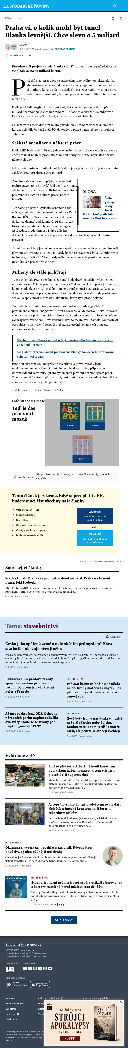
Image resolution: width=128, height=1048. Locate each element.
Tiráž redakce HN (14, 1004)
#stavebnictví (22, 390)
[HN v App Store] (40, 984)
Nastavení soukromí (48, 1009)
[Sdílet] (113, 18)
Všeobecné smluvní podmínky (53, 1014)
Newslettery (89, 1009)
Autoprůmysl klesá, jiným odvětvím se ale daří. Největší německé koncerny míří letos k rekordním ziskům (85, 808)
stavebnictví (41, 626)
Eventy (86, 1004)
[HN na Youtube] (50, 968)
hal (20, 45)
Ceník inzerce (12, 1019)
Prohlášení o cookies (48, 1004)
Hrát (70, 425)
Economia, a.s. (27, 950)
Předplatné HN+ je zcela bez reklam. (106, 561)
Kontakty (10, 998)
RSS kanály (88, 1014)
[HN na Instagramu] (35, 968)
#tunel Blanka (42, 390)
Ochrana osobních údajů (50, 998)
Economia (11, 1009)
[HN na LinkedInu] (40, 968)
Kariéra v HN (12, 1014)
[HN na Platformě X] (25, 968)
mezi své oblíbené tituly (84, 474)
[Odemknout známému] (121, 18)
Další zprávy (64, 920)
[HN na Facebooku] (30, 968)
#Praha (59, 390)
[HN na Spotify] (45, 968)
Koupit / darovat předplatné (97, 998)
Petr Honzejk (13, 842)
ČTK (25, 45)
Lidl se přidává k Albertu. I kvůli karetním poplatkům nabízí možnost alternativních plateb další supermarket (81, 770)
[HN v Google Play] (17, 984)
